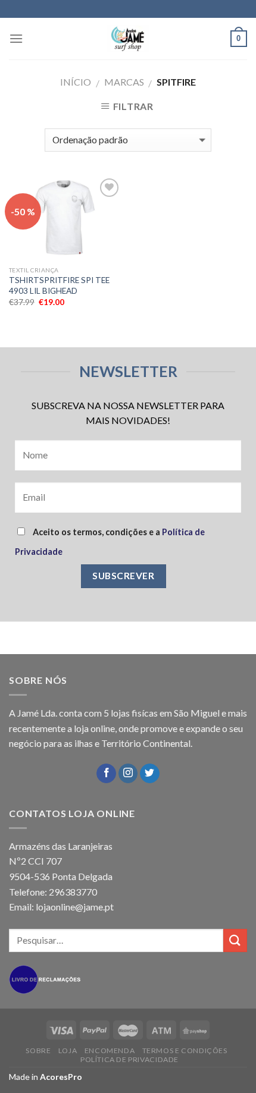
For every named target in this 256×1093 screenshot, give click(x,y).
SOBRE (38, 1050)
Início (75, 81)
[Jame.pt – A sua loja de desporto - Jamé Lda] (128, 38)
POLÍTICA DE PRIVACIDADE (129, 1059)
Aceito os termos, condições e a (110, 542)
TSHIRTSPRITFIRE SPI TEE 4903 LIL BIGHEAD (59, 285)
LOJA (67, 1050)
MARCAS (124, 81)
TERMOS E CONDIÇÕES (184, 1050)
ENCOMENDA (110, 1050)
